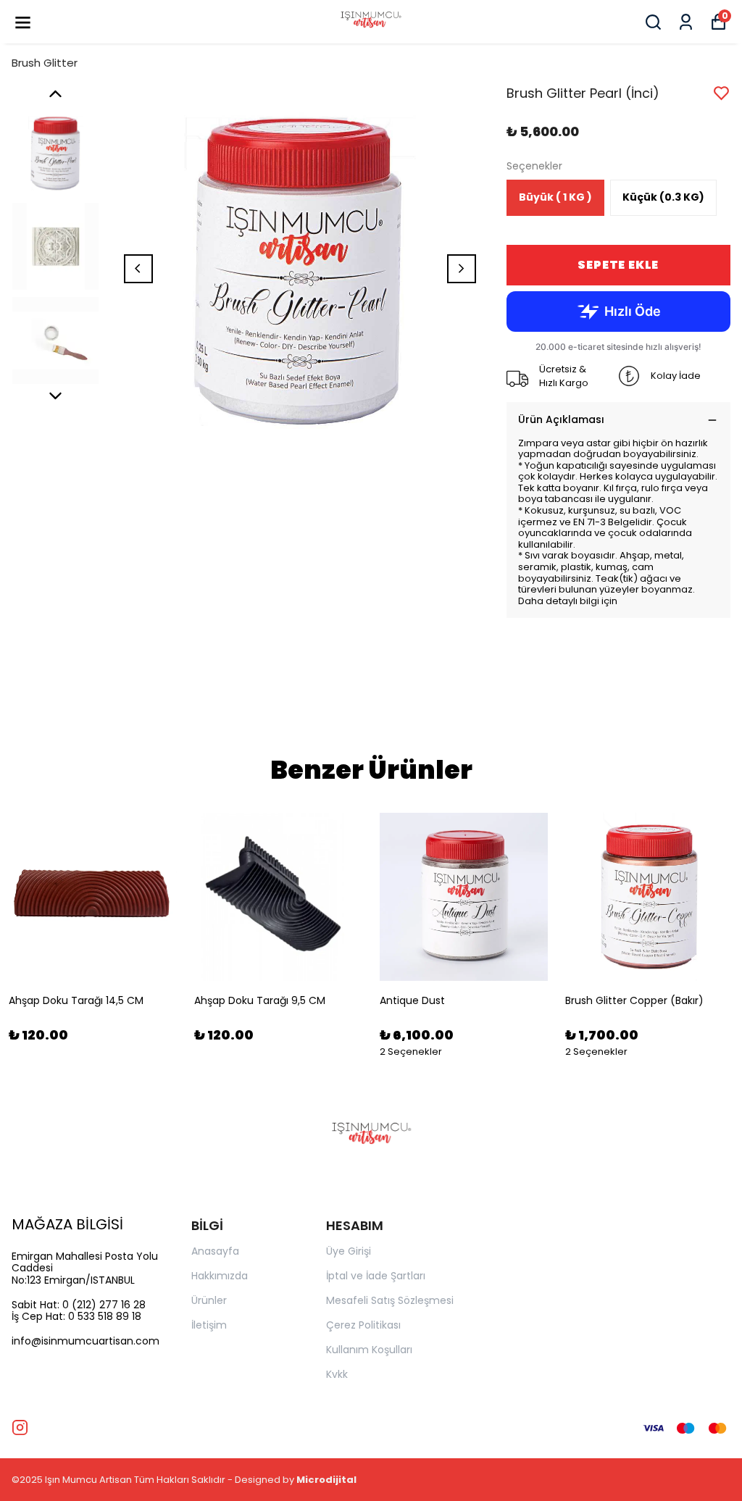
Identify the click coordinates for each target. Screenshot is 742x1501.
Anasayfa (215, 1251)
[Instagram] (20, 1427)
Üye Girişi (348, 1251)
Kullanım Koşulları (369, 1349)
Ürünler (209, 1300)
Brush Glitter (45, 62)
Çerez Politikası (363, 1325)
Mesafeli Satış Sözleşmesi (390, 1300)
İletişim (209, 1325)
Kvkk (337, 1374)
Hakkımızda (219, 1275)
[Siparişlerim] (686, 22)
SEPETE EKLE (618, 264)
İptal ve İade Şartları (375, 1275)
